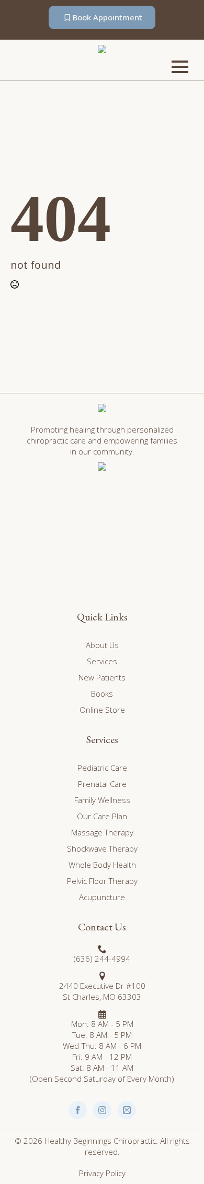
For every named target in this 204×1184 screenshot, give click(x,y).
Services (102, 661)
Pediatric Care (102, 767)
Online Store (102, 709)
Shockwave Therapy (102, 848)
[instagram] (102, 1110)
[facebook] (78, 1110)
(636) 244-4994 (102, 958)
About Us (102, 645)
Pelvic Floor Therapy (102, 881)
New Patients (102, 677)
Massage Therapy (102, 832)
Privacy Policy (102, 1173)
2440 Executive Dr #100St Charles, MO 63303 (102, 991)
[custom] (127, 1110)
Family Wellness (102, 800)
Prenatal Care (102, 784)
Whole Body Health (102, 864)
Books (102, 693)
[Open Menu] (180, 66)
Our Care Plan (102, 816)
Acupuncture (102, 897)
